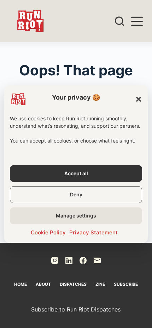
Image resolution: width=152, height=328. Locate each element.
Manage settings (76, 216)
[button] (138, 99)
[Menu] (137, 21)
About (43, 284)
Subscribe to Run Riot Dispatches (76, 309)
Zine (100, 284)
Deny (76, 194)
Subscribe (126, 284)
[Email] (97, 260)
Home (20, 284)
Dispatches (73, 284)
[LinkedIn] (68, 260)
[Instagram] (54, 260)
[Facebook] (83, 260)
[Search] (119, 21)
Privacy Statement (93, 232)
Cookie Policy (48, 232)
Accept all (76, 173)
